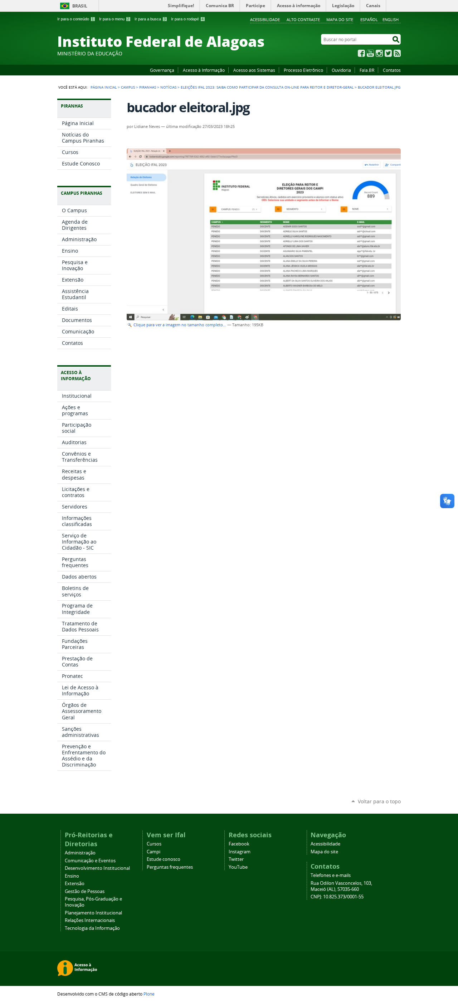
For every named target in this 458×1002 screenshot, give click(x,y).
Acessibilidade (265, 19)
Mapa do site (339, 19)
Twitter (388, 53)
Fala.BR (367, 70)
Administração (80, 853)
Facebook (361, 53)
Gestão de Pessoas (84, 891)
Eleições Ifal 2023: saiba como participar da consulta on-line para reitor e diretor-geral (267, 87)
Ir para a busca (150, 19)
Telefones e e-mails (331, 875)
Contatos (392, 70)
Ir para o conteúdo (75, 19)
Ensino (72, 876)
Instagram (379, 53)
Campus (128, 87)
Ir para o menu (114, 19)
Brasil (79, 6)
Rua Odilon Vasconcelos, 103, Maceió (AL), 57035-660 (341, 886)
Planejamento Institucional (93, 913)
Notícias (168, 87)
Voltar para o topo (379, 801)
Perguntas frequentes (170, 867)
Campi (153, 852)
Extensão (74, 884)
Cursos (154, 844)
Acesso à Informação (204, 70)
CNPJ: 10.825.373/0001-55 (337, 897)
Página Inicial (104, 87)
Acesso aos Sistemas (254, 70)
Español (369, 19)
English (391, 19)
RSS (397, 53)
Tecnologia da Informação (92, 928)
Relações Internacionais (90, 920)
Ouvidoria (341, 70)
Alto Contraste (303, 19)
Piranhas (147, 87)
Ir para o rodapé (187, 19)
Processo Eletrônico (303, 70)
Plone (149, 994)
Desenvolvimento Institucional (97, 868)
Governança (162, 70)
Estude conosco (163, 859)
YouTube (370, 53)
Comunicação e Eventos (90, 861)
